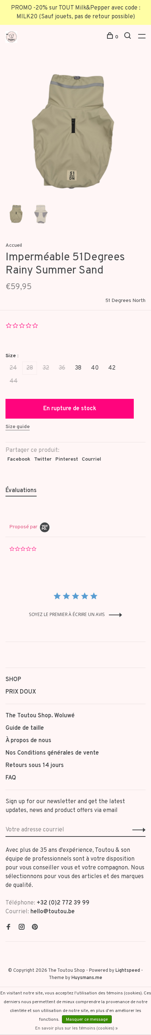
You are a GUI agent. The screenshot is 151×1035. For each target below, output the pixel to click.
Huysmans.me (86, 978)
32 (46, 368)
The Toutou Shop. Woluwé (40, 715)
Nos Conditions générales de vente (52, 753)
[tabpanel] (75, 131)
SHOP (13, 679)
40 (95, 368)
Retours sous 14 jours (34, 765)
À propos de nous (28, 740)
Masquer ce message (87, 1020)
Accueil (13, 245)
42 (111, 368)
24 (13, 368)
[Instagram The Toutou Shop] (22, 928)
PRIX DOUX (20, 692)
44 (14, 381)
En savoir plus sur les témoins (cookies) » (76, 1028)
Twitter (43, 459)
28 (29, 368)
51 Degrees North (125, 301)
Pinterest (66, 459)
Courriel (91, 459)
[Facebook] (8, 928)
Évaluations (21, 490)
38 (78, 368)
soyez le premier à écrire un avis (67, 614)
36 (62, 368)
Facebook (18, 459)
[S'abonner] (137, 830)
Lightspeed (127, 971)
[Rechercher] (128, 37)
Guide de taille (24, 728)
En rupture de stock (69, 408)
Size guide (17, 427)
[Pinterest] (35, 928)
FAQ (10, 778)
